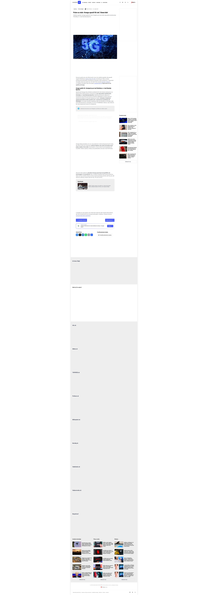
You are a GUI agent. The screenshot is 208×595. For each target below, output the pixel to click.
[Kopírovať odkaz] (92, 235)
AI (101, 2)
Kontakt (107, 592)
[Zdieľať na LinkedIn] (83, 235)
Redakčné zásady (95, 592)
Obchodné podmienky (77, 592)
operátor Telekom (106, 82)
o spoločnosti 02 (98, 83)
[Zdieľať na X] (80, 235)
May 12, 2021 (100, 121)
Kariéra (104, 592)
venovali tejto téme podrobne (83, 215)
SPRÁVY (89, 2)
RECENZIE (98, 2)
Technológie (80, 8)
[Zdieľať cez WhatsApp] (86, 235)
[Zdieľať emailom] (89, 235)
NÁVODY (94, 2)
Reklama (100, 592)
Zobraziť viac (128, 161)
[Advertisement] (95, 25)
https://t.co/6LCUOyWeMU (90, 119)
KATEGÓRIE (105, 2)
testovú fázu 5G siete (91, 78)
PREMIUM (85, 2)
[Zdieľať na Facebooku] (77, 235)
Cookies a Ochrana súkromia (86, 592)
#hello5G (80, 119)
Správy (75, 8)
